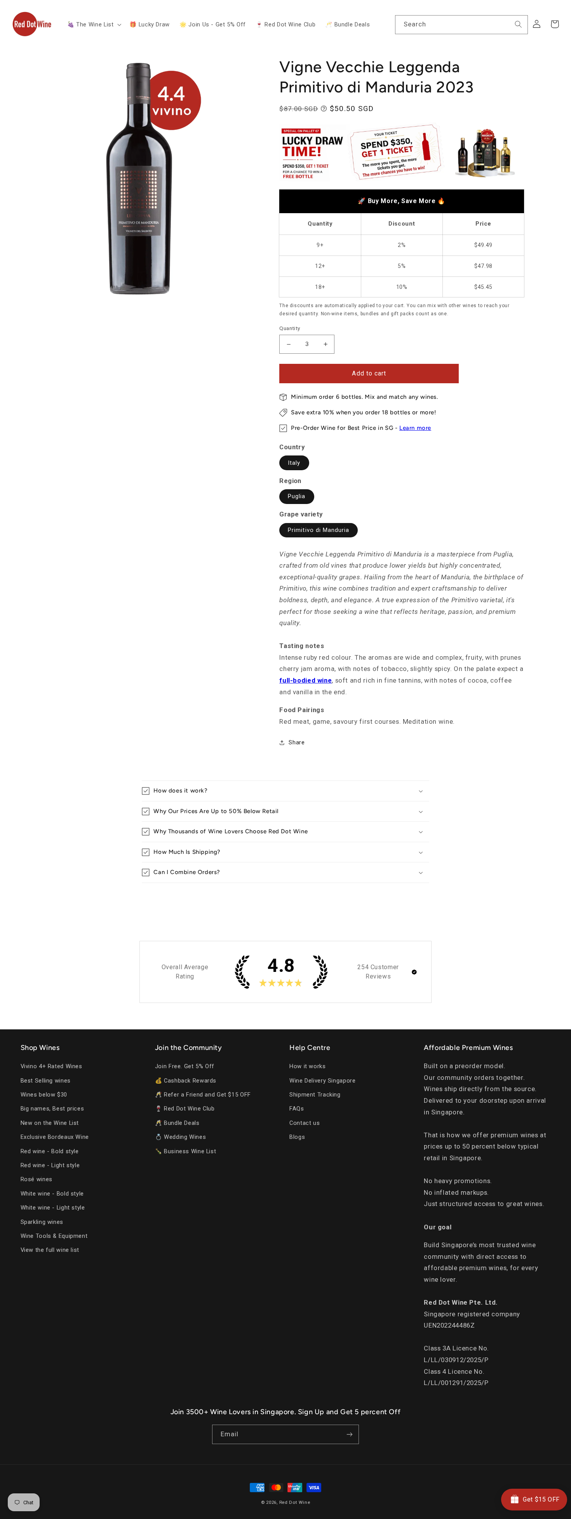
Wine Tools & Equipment (54, 1235)
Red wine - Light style (50, 1165)
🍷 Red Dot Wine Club (185, 1108)
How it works (307, 1066)
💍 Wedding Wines (180, 1136)
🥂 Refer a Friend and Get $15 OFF (203, 1094)
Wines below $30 (44, 1094)
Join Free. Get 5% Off (184, 1066)
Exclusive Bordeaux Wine (55, 1136)
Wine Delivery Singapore (322, 1080)
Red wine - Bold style (50, 1151)
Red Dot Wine (294, 1502)
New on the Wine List (50, 1122)
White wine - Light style (53, 1207)
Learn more (415, 427)
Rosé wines (36, 1179)
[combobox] (461, 25)
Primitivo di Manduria (318, 530)
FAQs (296, 1108)
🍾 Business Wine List (185, 1151)
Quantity (289, 328)
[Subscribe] (350, 1434)
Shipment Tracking (315, 1094)
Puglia (296, 496)
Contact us (304, 1122)
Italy (294, 462)
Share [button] (297, 742)
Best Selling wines (46, 1080)
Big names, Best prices (52, 1108)
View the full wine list (50, 1249)
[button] (93, 24)
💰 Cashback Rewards (185, 1080)
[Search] (518, 24)
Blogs (297, 1136)
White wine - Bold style (52, 1193)
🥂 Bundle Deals (177, 1122)
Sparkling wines (42, 1221)
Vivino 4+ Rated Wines (51, 1066)
